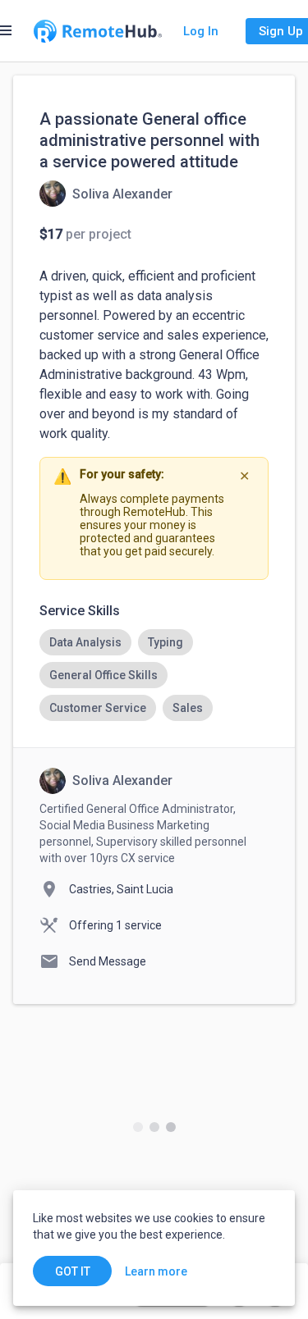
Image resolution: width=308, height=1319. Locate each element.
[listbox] (154, 675)
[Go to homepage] (98, 31)
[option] (85, 642)
